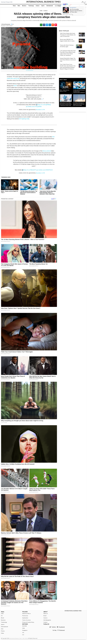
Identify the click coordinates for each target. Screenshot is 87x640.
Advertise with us (26, 613)
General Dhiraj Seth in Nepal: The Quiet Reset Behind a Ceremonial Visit (68, 60)
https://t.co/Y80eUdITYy (30, 170)
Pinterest (62, 630)
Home (14, 5)
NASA (15, 85)
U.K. (23, 632)
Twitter (53, 627)
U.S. (23, 634)
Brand (45, 615)
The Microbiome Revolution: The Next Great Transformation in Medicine (28, 193)
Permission (25, 615)
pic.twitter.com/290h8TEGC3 (45, 170)
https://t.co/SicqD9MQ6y (44, 104)
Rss (55, 630)
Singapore (24, 630)
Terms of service (26, 620)
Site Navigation (47, 620)
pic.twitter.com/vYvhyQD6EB (34, 106)
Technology (31, 5)
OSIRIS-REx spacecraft (13, 78)
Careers (45, 617)
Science (37, 5)
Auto (2, 628)
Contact (45, 622)
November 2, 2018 (40, 173)
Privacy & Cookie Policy (28, 622)
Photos (3, 631)
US (1, 615)
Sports (42, 5)
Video (2, 633)
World (2, 617)
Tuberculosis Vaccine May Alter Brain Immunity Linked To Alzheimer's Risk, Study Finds (48, 193)
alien (53, 136)
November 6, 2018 (40, 109)
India (2, 613)
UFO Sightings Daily (24, 118)
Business (24, 5)
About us (46, 613)
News (19, 5)
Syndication (25, 617)
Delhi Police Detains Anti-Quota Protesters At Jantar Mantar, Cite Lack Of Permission (68, 35)
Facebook (61, 627)
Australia (24, 626)
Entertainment (49, 5)
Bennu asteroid (47, 151)
